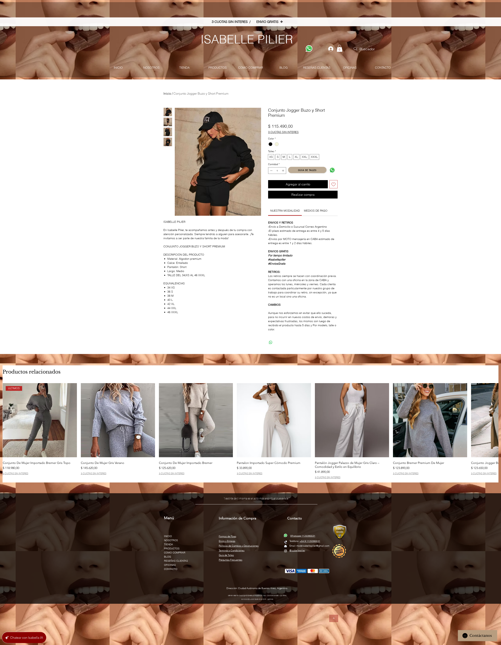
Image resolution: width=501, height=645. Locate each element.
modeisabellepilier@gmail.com (312, 545)
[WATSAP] (309, 48)
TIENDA (168, 544)
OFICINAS (170, 564)
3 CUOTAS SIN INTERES (283, 132)
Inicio (167, 93)
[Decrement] (271, 170)
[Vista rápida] (118, 420)
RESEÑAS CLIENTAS (176, 560)
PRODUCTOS (171, 548)
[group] (250, 430)
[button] (339, 48)
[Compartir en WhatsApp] (270, 342)
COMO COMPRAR (174, 552)
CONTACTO (170, 568)
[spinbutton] (277, 170)
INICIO (168, 536)
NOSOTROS (171, 540)
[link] (285, 210)
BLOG (167, 556)
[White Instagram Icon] (285, 551)
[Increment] (283, 170)
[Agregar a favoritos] (333, 184)
